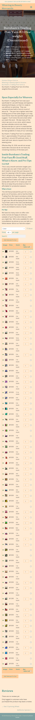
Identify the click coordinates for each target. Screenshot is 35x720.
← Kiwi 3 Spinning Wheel (10, 706)
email (28, 1)
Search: (4, 236)
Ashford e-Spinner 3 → (25, 710)
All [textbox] (8, 232)
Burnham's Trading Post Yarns (13, 85)
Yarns (15, 80)
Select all (27, 247)
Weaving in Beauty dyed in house (13, 82)
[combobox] (13, 228)
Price (11, 245)
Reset (30, 229)
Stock (18, 245)
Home (4, 80)
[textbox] (5, 228)
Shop (9, 80)
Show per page (10, 232)
